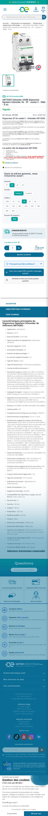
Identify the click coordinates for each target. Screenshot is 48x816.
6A (35, 201)
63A (13, 211)
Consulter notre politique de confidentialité (15, 806)
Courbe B (9, 193)
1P (6, 185)
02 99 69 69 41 (31, 2)
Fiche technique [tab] (12, 315)
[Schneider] (6, 110)
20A (19, 206)
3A (24, 201)
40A (38, 206)
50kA (14, 219)
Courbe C (19, 193)
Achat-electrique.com (14, 673)
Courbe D (29, 193)
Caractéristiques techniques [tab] (18, 309)
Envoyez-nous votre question (24, 570)
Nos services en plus (13, 679)
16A (13, 206)
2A (19, 201)
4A (30, 201)
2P (12, 185)
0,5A (7, 201)
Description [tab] (11, 304)
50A (7, 211)
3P (17, 185)
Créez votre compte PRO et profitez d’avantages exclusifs (25, 272)
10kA (7, 219)
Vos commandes (11, 686)
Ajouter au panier (24, 255)
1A (13, 201)
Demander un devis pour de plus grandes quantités (25, 280)
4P (23, 185)
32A (32, 206)
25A (26, 206)
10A (7, 206)
